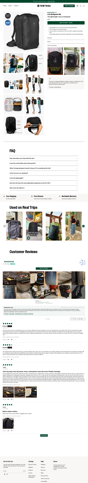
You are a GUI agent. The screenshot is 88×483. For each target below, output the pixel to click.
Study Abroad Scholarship (32, 476)
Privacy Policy (44, 476)
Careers (30, 473)
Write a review (44, 268)
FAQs (42, 473)
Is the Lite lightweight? (16, 178)
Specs (49, 41)
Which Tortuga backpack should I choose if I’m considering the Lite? (30, 168)
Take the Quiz (51, 1)
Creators (30, 470)
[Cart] (83, 6)
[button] (4, 6)
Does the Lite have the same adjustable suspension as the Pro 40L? (30, 183)
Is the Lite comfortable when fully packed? (23, 163)
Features (49, 38)
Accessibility (44, 481)
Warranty (43, 470)
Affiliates (30, 467)
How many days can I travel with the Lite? (22, 158)
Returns (43, 467)
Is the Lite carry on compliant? (19, 173)
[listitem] (9, 278)
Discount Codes (32, 464)
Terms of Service (45, 478)
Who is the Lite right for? (17, 188)
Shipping (43, 464)
